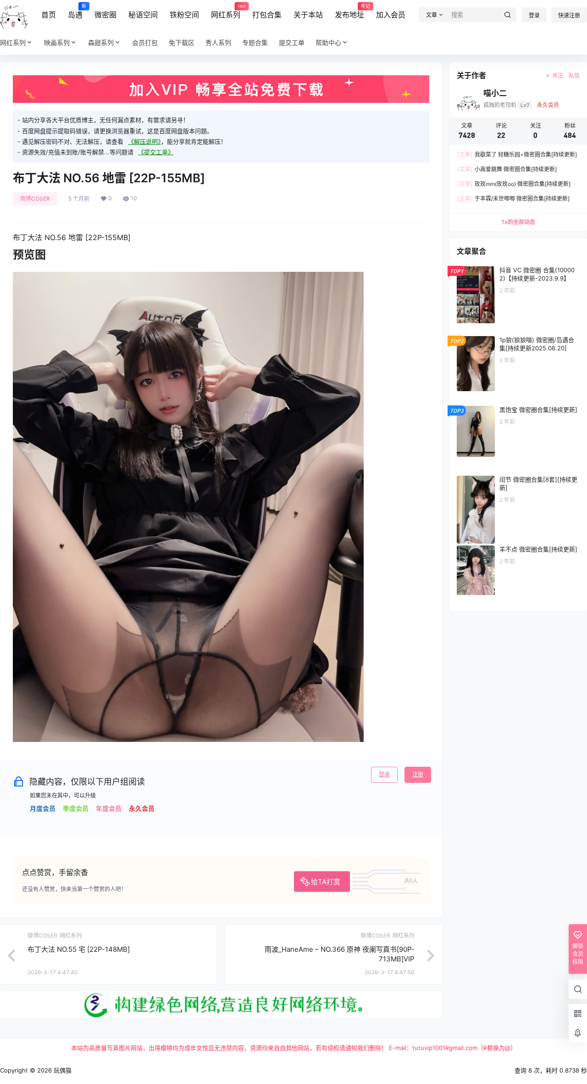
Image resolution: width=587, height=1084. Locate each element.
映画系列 (57, 42)
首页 (48, 14)
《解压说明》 (144, 141)
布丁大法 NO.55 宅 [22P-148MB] (79, 949)
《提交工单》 (156, 152)
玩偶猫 (62, 1070)
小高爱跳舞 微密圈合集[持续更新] (507, 169)
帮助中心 (328, 42)
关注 (557, 75)
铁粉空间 (184, 14)
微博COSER (35, 198)
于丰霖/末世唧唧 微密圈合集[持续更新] (514, 198)
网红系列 (225, 11)
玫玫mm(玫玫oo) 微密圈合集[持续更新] (514, 183)
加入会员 (390, 14)
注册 (417, 774)
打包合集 (267, 14)
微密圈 (105, 14)
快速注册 (569, 15)
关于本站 (308, 14)
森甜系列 (101, 42)
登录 (534, 15)
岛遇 (75, 11)
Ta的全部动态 (518, 222)
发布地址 (349, 11)
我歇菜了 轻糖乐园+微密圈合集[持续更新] (517, 154)
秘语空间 (143, 14)
